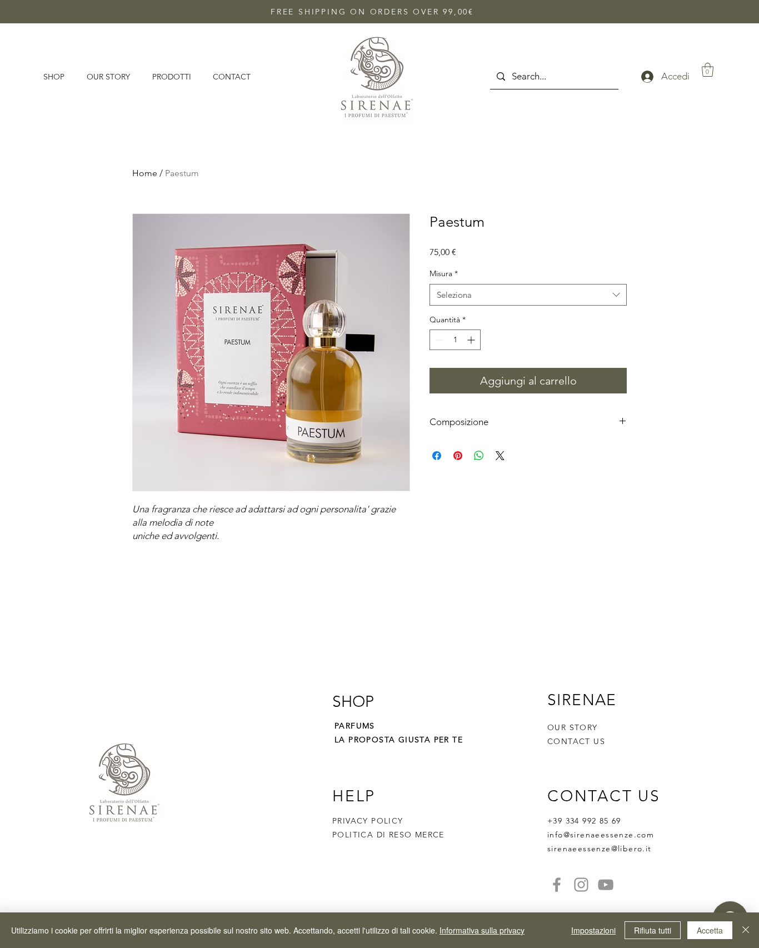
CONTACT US (576, 741)
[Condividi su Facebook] (436, 455)
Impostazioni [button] (593, 930)
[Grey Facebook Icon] (556, 884)
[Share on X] (500, 455)
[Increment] (472, 340)
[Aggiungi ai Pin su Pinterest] (458, 455)
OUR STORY (572, 727)
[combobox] (528, 295)
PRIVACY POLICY (369, 821)
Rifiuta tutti (652, 930)
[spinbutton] (455, 340)
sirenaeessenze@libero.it (599, 849)
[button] (707, 70)
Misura (444, 273)
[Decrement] (438, 340)
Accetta (710, 930)
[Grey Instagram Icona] (581, 884)
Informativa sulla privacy (482, 930)
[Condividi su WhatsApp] (479, 455)
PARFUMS (354, 726)
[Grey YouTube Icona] (605, 884)
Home (144, 173)
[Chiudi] (745, 930)
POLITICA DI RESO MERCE (388, 835)
